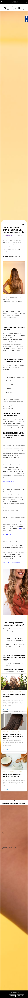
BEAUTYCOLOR (8, 235)
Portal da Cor (14, 9)
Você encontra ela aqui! (9, 482)
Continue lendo (6, 709)
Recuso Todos (20, 995)
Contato (22, 9)
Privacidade (14, 993)
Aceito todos (12, 995)
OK (2, 822)
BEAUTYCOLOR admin (17, 691)
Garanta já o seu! (7, 534)
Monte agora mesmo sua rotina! (11, 562)
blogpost (20, 528)
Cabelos (8, 9)
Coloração (9, 676)
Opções (20, 992)
